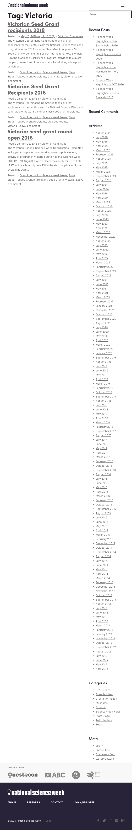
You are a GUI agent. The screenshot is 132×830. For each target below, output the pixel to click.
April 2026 (102, 146)
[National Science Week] (28, 5)
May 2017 (101, 448)
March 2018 (103, 422)
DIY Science (103, 690)
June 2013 (102, 612)
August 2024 (103, 180)
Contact (57, 802)
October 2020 (104, 314)
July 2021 (101, 279)
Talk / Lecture (104, 720)
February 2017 (104, 461)
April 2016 (102, 491)
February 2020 (104, 349)
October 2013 (104, 595)
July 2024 (102, 184)
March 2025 (103, 171)
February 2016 (104, 500)
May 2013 (101, 616)
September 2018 (106, 396)
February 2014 (104, 582)
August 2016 (103, 474)
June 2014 (102, 565)
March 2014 (103, 578)
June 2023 (102, 219)
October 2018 (104, 392)
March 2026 (103, 150)
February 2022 (104, 266)
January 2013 (104, 634)
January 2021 (104, 305)
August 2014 (103, 556)
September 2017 (106, 431)
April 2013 (102, 621)
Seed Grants (56, 179)
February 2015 (104, 539)
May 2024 (102, 193)
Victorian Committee (70, 36)
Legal (49, 820)
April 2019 (102, 379)
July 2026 (102, 137)
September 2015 (106, 508)
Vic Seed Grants (57, 121)
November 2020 (105, 310)
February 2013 (104, 629)
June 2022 (102, 249)
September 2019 (106, 357)
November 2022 (105, 236)
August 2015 (103, 513)
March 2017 (103, 457)
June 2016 (102, 483)
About (12, 802)
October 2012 (104, 642)
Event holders (104, 694)
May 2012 (101, 664)
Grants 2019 (55, 76)
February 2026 (104, 154)
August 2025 (103, 158)
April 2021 (102, 292)
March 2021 (103, 297)
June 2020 (102, 331)
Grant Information (30, 72)
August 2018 (103, 400)
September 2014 (106, 552)
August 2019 (103, 362)
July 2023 (102, 215)
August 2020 (103, 323)
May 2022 (102, 254)
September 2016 (106, 470)
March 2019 (103, 383)
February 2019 (104, 388)
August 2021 (103, 275)
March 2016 (103, 496)
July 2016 (101, 478)
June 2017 (102, 444)
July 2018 (101, 405)
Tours (99, 724)
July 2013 (101, 608)
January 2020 (104, 353)
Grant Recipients (36, 76)
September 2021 (106, 271)
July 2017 (101, 439)
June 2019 (102, 370)
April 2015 (102, 530)
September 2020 (106, 318)
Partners (33, 802)
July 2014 (101, 560)
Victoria (68, 76)
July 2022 (102, 245)
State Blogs (103, 716)
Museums (102, 703)
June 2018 (102, 409)
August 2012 (103, 651)
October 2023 (104, 206)
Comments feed (105, 754)
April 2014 (102, 573)
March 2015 (103, 534)
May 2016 (101, 487)
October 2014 (104, 547)
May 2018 (101, 413)
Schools (101, 707)
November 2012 (105, 638)
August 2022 (103, 241)
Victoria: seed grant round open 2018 (40, 134)
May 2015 (101, 526)
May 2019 (101, 375)
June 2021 (102, 284)
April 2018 (102, 418)
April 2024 (102, 197)
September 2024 (106, 176)
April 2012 (102, 668)
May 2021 (101, 288)
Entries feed (103, 750)
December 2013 (105, 586)
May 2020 (102, 336)
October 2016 (104, 465)
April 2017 (102, 452)
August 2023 (103, 210)
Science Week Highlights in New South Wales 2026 (107, 41)
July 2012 (101, 655)
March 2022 (103, 262)
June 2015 (102, 521)
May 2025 (102, 167)
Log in (99, 745)
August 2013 (103, 604)
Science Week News (54, 72)
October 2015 (104, 504)
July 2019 (101, 366)
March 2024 (103, 202)
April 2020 (102, 340)
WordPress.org (105, 758)
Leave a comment (29, 125)
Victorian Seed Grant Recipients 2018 (33, 89)
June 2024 (102, 189)
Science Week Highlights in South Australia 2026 (107, 93)
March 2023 (103, 232)
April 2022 (102, 258)
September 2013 (106, 599)
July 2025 (102, 163)
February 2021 (104, 301)
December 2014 (105, 543)
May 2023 (102, 223)
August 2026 (103, 133)
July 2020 (102, 327)
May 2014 (101, 569)
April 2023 (102, 228)
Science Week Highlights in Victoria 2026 (108, 54)
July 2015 (101, 517)
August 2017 (103, 435)
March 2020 (103, 344)
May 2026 (102, 141)
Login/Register (84, 802)
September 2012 (106, 647)
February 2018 (104, 426)
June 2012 (102, 660)
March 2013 (103, 625)
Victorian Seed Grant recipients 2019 (33, 26)
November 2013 (105, 591)
